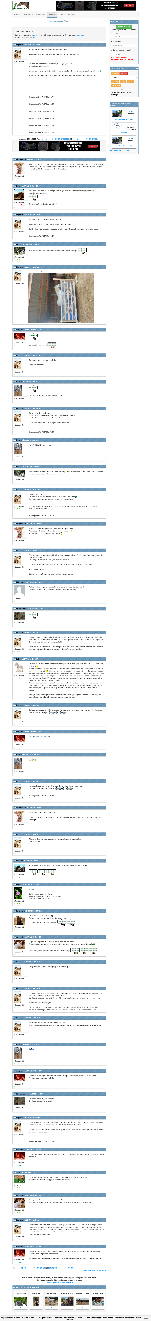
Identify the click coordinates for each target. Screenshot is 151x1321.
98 (96, 139)
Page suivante (101, 1270)
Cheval (17, 14)
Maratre (19, 382)
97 (93, 139)
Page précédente (89, 1270)
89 (68, 139)
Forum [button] (51, 14)
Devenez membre (52, 1282)
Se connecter (41, 14)
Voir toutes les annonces (119, 150)
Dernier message (117, 92)
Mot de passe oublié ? (119, 57)
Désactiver (125, 90)
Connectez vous (66, 1282)
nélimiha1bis (21, 159)
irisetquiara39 (21, 608)
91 (74, 139)
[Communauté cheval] (32, 5)
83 (49, 139)
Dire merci (17, 64)
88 (65, 139)
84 (53, 139)
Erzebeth (19, 861)
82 (46, 139)
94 (83, 139)
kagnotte (34, 35)
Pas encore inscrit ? (124, 27)
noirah (18, 884)
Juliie (18, 1172)
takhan (18, 244)
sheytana (80, 35)
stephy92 (19, 937)
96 (90, 139)
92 (77, 139)
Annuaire (61, 14)
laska (18, 186)
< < (43, 139)
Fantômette (20, 911)
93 (80, 139)
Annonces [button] (28, 14)
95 (87, 139)
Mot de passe (116, 41)
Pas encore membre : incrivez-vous (122, 60)
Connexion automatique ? (122, 50)
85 (56, 139)
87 (62, 139)
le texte (115, 73)
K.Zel (18, 659)
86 (59, 139)
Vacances (71, 14)
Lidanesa (19, 582)
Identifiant (114, 33)
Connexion (116, 54)
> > (98, 139)
